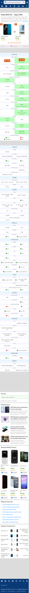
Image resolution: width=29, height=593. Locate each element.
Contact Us (3, 591)
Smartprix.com (13, 589)
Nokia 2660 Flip (14, 465)
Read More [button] (25, 21)
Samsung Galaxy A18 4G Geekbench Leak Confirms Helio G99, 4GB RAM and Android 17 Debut (17, 428)
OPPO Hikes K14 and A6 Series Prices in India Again (19, 408)
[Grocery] (27, 6)
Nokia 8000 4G (4, 36)
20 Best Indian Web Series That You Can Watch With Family (19, 437)
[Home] (2, 6)
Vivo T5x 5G (23, 465)
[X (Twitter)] (9, 581)
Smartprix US (4, 585)
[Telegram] (19, 581)
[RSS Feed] (23, 581)
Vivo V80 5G (4, 491)
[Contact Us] (1, 581)
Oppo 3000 (18, 36)
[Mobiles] (14, 6)
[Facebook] (5, 581)
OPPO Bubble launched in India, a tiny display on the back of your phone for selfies (19, 418)
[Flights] (10, 6)
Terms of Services (21, 591)
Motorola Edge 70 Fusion (14, 491)
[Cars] (23, 6)
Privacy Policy (11, 591)
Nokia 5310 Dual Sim (5, 465)
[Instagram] (16, 581)
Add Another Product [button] (14, 43)
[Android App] (27, 581)
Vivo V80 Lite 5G (23, 491)
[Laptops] (19, 6)
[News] (6, 6)
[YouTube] (12, 581)
